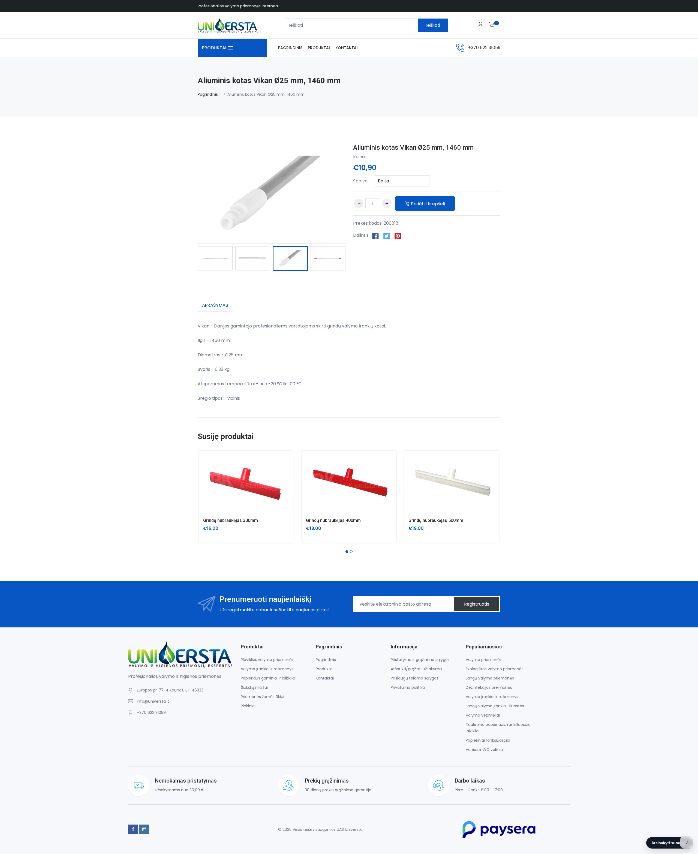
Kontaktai (346, 47)
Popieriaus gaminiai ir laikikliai (268, 678)
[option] (215, 258)
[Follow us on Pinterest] (398, 235)
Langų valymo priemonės (490, 678)
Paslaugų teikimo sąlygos (414, 678)
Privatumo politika (408, 687)
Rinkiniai (248, 706)
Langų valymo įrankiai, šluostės (495, 706)
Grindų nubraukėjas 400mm (333, 520)
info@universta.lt (153, 701)
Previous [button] (189, 259)
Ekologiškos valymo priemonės (495, 669)
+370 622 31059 (484, 47)
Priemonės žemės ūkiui (262, 696)
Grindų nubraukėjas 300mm (230, 520)
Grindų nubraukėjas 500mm (435, 520)
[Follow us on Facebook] (375, 235)
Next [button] (353, 259)
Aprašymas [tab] (215, 305)
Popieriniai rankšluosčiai (488, 740)
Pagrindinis (290, 47)
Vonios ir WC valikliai (485, 749)
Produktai (319, 47)
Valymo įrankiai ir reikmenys (267, 669)
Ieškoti (433, 25)
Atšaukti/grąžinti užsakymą (416, 669)
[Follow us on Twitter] (387, 235)
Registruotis (476, 604)
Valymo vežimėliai (483, 715)
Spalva (360, 181)
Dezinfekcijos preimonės (489, 687)
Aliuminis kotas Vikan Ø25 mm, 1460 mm (413, 147)
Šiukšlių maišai (254, 687)
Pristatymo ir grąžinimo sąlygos (420, 659)
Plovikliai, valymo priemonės (267, 659)
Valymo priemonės (484, 659)
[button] (347, 551)
